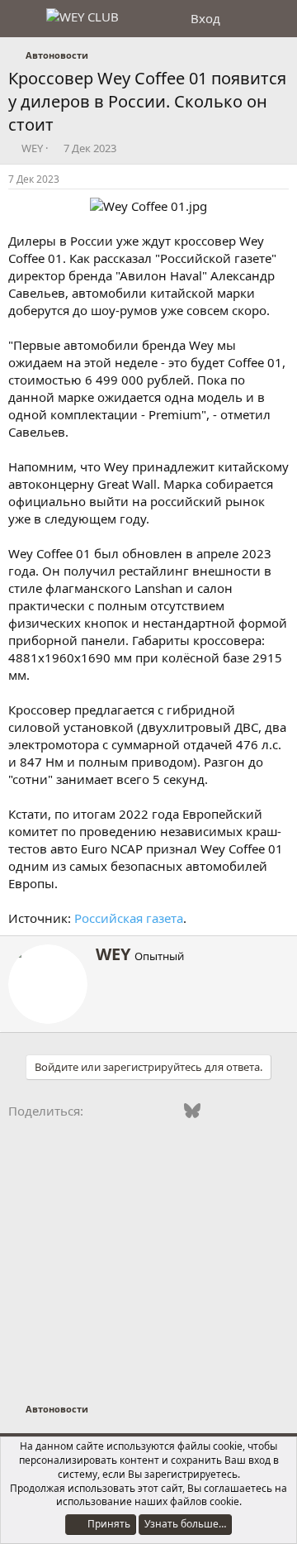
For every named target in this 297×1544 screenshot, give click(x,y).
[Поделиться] (284, 179)
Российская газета (128, 918)
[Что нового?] (245, 18)
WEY (32, 148)
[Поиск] (278, 18)
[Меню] (22, 19)
